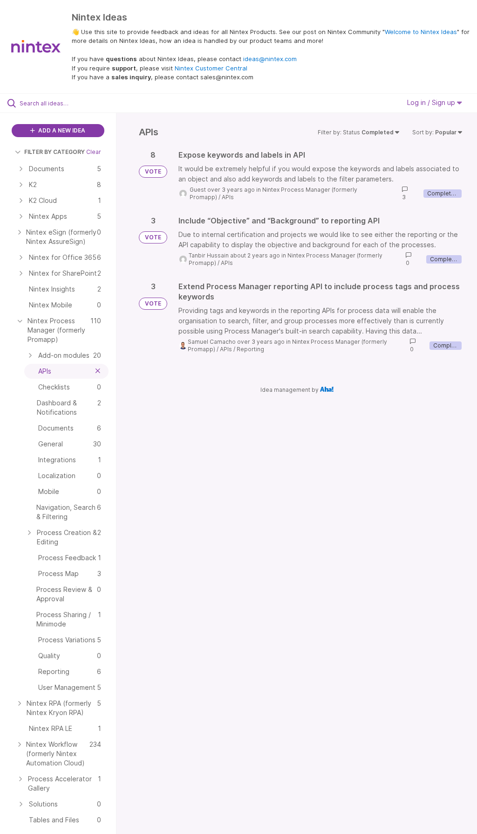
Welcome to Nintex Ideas (421, 31)
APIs (228, 197)
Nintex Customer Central (211, 68)
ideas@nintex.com (270, 59)
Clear (93, 151)
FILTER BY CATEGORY (54, 151)
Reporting (250, 349)
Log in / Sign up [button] (432, 102)
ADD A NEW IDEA (61, 130)
